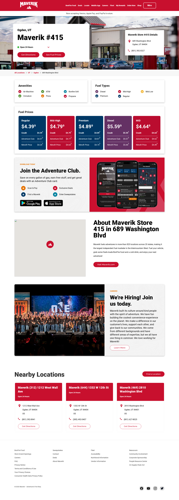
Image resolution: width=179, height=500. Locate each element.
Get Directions (26, 54)
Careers (17, 458)
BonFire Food (19, 450)
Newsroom (133, 450)
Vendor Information (98, 461)
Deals (55, 458)
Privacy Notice (19, 465)
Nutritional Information (99, 458)
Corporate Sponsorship (138, 458)
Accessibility (95, 454)
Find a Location (153, 374)
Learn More (119, 348)
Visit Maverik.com (106, 264)
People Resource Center (138, 461)
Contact (56, 454)
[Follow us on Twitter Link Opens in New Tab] (162, 488)
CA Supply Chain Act (137, 465)
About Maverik (58, 461)
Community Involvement (138, 454)
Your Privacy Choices (22, 472)
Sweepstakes (58, 450)
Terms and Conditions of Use (25, 469)
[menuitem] (71, 5)
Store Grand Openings (22, 454)
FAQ (16, 461)
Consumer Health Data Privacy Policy (28, 476)
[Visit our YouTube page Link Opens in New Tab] (148, 488)
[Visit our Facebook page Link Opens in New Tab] (141, 488)
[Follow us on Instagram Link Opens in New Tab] (155, 488)
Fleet (93, 450)
